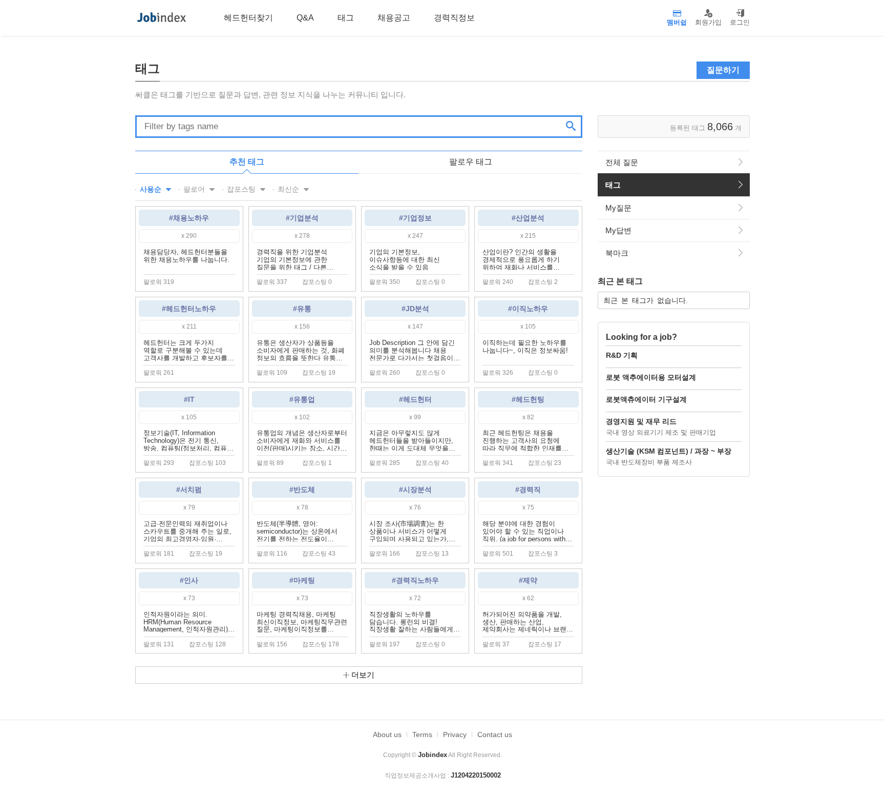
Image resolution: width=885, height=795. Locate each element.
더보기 (361, 674)
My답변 (618, 230)
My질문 (618, 207)
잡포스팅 (242, 189)
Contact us (494, 734)
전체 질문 (621, 162)
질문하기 (723, 70)
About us (387, 734)
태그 (613, 184)
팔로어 (195, 189)
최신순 (289, 189)
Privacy (455, 734)
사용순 (151, 189)
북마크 (616, 253)
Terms (422, 734)
